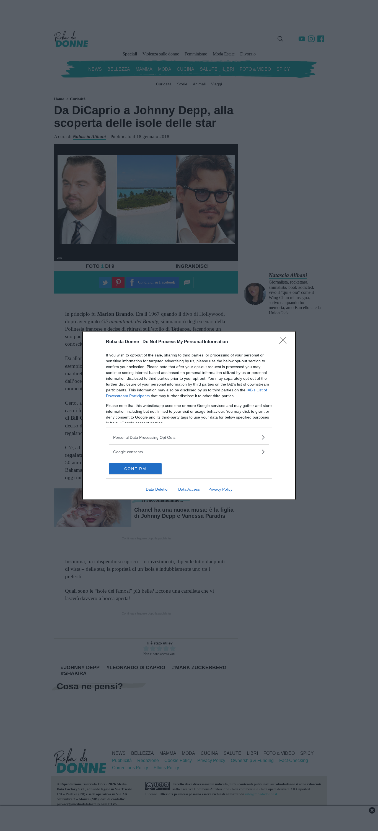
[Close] (284, 342)
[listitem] (189, 437)
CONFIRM (135, 469)
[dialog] (189, 415)
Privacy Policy (220, 489)
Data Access (189, 489)
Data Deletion (158, 489)
